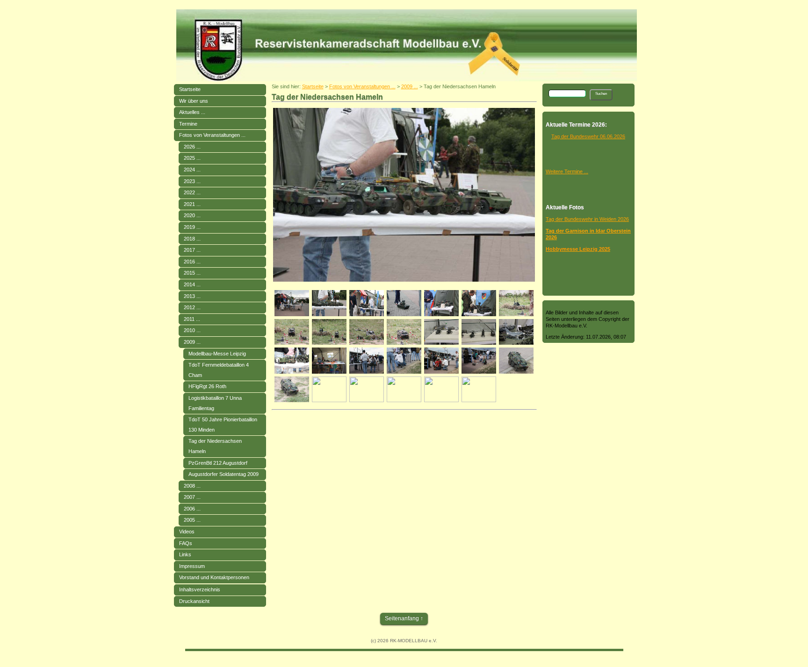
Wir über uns (193, 101)
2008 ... (192, 486)
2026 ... (192, 146)
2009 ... (192, 342)
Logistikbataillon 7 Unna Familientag (215, 403)
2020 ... (192, 215)
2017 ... (192, 250)
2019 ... (192, 227)
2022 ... (192, 192)
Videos (187, 531)
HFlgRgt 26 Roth (207, 386)
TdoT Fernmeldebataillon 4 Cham (218, 370)
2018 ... (192, 238)
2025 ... (192, 158)
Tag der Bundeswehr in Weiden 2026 (587, 219)
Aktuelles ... (192, 112)
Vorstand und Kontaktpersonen (214, 577)
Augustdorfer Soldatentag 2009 (223, 474)
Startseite (190, 89)
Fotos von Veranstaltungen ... (212, 135)
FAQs (185, 543)
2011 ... (192, 319)
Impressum (192, 566)
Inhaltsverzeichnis (199, 589)
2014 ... (192, 284)
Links (185, 554)
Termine (188, 124)
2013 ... (192, 296)
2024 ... (192, 169)
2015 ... (192, 273)
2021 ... (192, 204)
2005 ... (192, 520)
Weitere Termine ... (567, 171)
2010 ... (192, 330)
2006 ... (192, 508)
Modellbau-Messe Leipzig (217, 353)
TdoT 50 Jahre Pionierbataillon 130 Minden (222, 425)
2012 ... (192, 307)
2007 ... (192, 497)
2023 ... (192, 181)
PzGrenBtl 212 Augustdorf (217, 463)
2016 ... (192, 261)
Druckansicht (194, 601)
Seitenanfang (402, 618)
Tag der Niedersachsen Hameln (215, 446)
